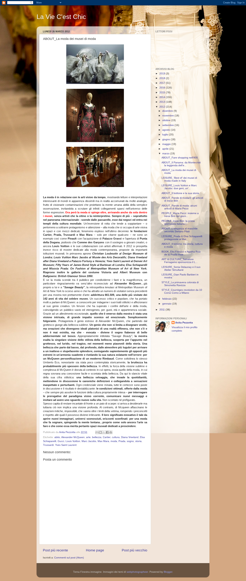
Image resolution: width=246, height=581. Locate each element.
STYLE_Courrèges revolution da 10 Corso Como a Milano (182, 291)
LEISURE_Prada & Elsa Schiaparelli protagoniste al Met (182, 238)
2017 (162, 83)
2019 (162, 73)
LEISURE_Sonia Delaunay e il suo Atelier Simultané (181, 268)
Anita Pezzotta (184, 322)
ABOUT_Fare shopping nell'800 (180, 157)
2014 (162, 97)
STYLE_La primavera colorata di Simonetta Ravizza (180, 284)
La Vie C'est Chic (61, 16)
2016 (162, 87)
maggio (166, 144)
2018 (162, 78)
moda (114, 441)
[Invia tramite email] (97, 432)
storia (138, 441)
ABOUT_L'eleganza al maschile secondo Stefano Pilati (180, 230)
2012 (162, 106)
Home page (95, 550)
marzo (166, 153)
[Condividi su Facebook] (107, 432)
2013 (162, 102)
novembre (168, 115)
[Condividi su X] (104, 432)
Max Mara (103, 441)
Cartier (106, 437)
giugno (166, 139)
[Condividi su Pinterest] (111, 432)
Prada (121, 441)
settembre (168, 125)
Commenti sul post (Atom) (69, 557)
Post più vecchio (134, 550)
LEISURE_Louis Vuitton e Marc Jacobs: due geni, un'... (179, 187)
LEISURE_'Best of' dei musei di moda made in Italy (179, 179)
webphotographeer (137, 572)
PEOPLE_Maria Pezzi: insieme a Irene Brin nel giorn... (180, 214)
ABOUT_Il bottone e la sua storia (180, 193)
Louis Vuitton (73, 441)
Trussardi (48, 445)
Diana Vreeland (129, 437)
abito (57, 437)
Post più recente (55, 550)
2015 (162, 92)
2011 (162, 309)
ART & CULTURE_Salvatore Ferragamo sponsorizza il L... (180, 261)
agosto (166, 130)
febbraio (167, 298)
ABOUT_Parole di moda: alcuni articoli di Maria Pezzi (179, 207)
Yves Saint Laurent (66, 445)
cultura (116, 437)
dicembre (168, 111)
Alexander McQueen (73, 437)
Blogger (168, 572)
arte (88, 437)
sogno (130, 441)
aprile (165, 148)
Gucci (61, 441)
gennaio (167, 303)
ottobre (166, 120)
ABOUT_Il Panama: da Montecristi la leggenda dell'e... (181, 164)
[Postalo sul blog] (100, 432)
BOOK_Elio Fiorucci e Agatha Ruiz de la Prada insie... (181, 253)
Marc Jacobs (89, 441)
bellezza (96, 437)
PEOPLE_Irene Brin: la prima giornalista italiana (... (178, 222)
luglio (165, 134)
